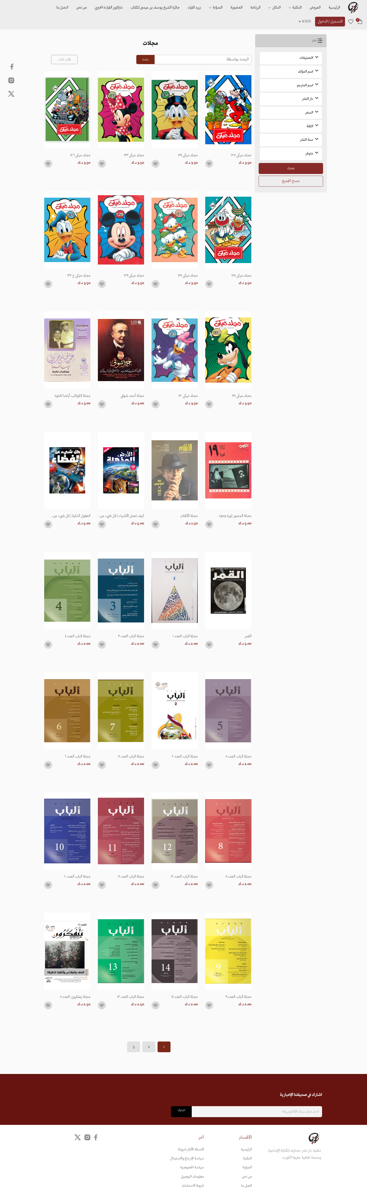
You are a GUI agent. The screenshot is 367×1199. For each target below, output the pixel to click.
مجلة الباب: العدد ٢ (185, 756)
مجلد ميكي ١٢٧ (241, 155)
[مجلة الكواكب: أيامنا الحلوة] (67, 350)
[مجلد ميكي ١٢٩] (121, 230)
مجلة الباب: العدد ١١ (131, 876)
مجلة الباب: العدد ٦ (77, 756)
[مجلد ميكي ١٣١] (228, 350)
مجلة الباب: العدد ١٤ (184, 997)
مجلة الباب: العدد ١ (185, 636)
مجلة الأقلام (189, 516)
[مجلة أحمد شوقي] (121, 350)
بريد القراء (194, 7)
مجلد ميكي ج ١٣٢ (78, 275)
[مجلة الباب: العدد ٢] (175, 710)
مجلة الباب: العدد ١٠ (77, 876)
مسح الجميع (291, 181)
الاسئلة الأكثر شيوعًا (191, 1149)
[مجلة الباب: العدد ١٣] (121, 951)
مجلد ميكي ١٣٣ (134, 155)
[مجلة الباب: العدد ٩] (228, 951)
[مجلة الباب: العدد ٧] (121, 710)
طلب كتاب (64, 59)
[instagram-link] (11, 80)
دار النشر (307, 99)
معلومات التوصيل (192, 1176)
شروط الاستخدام (193, 1185)
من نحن (81, 7)
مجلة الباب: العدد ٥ (238, 756)
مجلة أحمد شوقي (132, 396)
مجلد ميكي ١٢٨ (241, 275)
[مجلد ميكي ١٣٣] (121, 109)
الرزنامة (255, 7)
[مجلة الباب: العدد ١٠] (67, 831)
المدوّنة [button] (217, 7)
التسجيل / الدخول (330, 21)
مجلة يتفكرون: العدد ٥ (75, 997)
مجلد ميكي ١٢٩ (134, 275)
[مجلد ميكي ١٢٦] (67, 109)
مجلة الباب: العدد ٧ (131, 756)
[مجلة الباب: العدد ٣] (121, 590)
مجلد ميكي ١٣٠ (188, 396)
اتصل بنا (62, 7)
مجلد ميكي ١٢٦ (80, 155)
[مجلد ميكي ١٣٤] (175, 109)
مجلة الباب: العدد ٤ (77, 636)
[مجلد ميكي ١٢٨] (228, 230)
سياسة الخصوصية (192, 1167)
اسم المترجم (305, 85)
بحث (290, 168)
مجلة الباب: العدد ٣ (131, 636)
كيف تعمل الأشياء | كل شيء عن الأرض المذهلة (122, 516)
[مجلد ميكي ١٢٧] (228, 109)
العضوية (236, 7)
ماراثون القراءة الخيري (109, 7)
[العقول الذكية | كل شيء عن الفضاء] (67, 470)
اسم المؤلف (305, 71)
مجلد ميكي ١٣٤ (188, 155)
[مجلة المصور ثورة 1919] (228, 470)
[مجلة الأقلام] (175, 470)
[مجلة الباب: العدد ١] (175, 590)
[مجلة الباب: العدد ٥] (228, 710)
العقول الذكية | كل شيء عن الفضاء (71, 516)
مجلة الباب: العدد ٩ (238, 997)
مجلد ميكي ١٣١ (241, 396)
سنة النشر (306, 140)
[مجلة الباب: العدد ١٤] (175, 951)
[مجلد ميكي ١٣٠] (175, 350)
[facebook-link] (12, 67)
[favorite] (351, 21)
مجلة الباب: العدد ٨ (238, 876)
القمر (248, 636)
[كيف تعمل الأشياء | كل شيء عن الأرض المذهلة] (121, 470)
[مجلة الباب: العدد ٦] (67, 710)
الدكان (276, 7)
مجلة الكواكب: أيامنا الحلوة (72, 396)
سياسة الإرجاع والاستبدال (187, 1158)
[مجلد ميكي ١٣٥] (175, 230)
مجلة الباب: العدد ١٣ (130, 997)
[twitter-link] (78, 1137)
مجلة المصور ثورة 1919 (235, 516)
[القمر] (228, 590)
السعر (309, 112)
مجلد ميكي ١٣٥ (188, 275)
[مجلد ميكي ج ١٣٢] (67, 230)
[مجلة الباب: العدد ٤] (67, 590)
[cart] (360, 21)
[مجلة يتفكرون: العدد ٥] (67, 951)
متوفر (309, 153)
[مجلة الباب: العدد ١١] (121, 831)
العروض (315, 7)
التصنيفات (306, 58)
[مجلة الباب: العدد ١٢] (175, 831)
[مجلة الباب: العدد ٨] (228, 831)
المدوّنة (247, 1167)
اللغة (310, 126)
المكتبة (297, 7)
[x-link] (11, 94)
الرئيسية (334, 7)
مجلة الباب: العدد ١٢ (184, 876)
